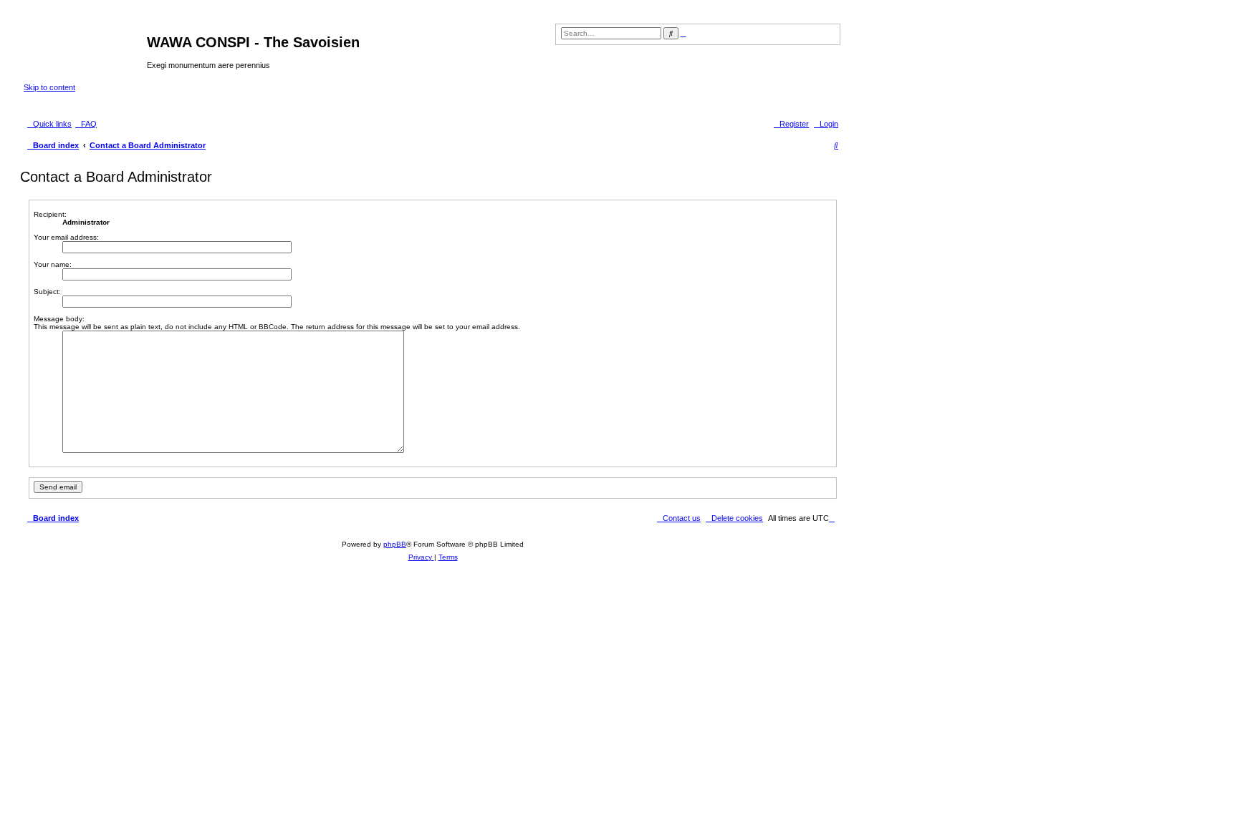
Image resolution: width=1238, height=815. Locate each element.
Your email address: (66, 237)
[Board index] (85, 46)
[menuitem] (86, 123)
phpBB (394, 544)
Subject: (47, 292)
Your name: (53, 264)
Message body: (59, 319)
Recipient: (50, 214)
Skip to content (49, 87)
